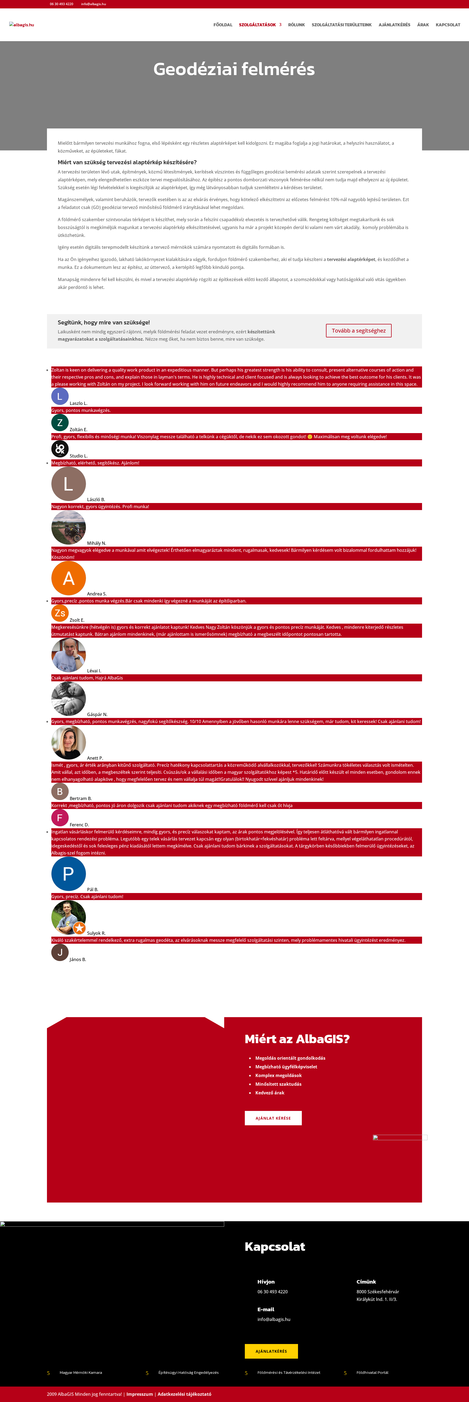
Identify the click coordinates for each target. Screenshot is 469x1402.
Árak (423, 25)
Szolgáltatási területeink (342, 25)
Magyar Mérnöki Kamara (81, 1372)
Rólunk (296, 25)
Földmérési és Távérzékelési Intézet (289, 1372)
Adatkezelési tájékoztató (184, 1394)
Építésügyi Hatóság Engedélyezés (189, 1372)
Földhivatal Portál (372, 1372)
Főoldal (223, 25)
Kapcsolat (448, 25)
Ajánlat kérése (273, 1118)
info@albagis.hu (274, 1319)
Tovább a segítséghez (359, 330)
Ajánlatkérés (394, 25)
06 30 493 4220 (61, 4)
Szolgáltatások (257, 25)
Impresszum (139, 1394)
